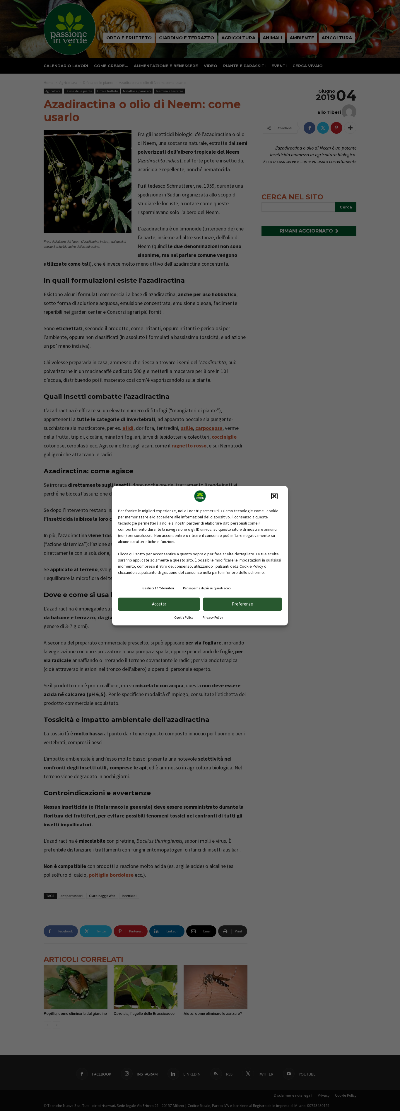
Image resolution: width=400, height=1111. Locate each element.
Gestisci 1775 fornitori (158, 588)
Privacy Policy (213, 617)
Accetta (159, 604)
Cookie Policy (184, 617)
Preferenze (242, 604)
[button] (274, 496)
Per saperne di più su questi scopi (207, 588)
